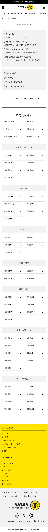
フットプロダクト (8, 440)
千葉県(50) (31, 196)
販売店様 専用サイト (32, 496)
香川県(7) (30, 360)
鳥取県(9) (30, 338)
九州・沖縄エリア (33, 136)
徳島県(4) (7, 368)
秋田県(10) (31, 155)
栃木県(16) (8, 211)
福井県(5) (30, 237)
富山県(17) (31, 245)
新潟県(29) (8, 252)
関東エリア (31, 122)
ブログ (4, 473)
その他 (4, 451)
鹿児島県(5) (31, 401)
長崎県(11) (8, 394)
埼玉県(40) (31, 204)
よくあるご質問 (42, 13)
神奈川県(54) (9, 204)
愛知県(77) (8, 271)
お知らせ (5, 480)
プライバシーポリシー (24, 521)
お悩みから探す (15, 13)
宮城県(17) (8, 163)
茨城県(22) (8, 219)
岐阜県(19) (8, 278)
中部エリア (8, 129)
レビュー (5, 466)
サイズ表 (5, 477)
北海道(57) (8, 155)
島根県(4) (7, 345)
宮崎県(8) (7, 409)
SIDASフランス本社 (9, 496)
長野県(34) (8, 245)
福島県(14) (8, 170)
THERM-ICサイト (30, 493)
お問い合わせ (7, 484)
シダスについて (8, 463)
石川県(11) (8, 237)
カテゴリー (6, 13)
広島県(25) (31, 345)
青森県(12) (31, 170)
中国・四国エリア (10, 136)
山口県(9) (7, 353)
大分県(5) (7, 401)
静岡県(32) (31, 278)
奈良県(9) (7, 304)
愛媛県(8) (7, 360)
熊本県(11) (31, 394)
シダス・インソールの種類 (24, 98)
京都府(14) (31, 304)
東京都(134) (8, 196)
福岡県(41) (8, 387)
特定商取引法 (39, 521)
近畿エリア (31, 129)
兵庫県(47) (8, 312)
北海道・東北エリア (11, 122)
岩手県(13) (8, 178)
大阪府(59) (8, 297)
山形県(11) (31, 163)
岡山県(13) (8, 338)
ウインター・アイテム (9, 447)
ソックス (5, 437)
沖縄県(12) (31, 409)
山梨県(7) (30, 271)
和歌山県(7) (31, 312)
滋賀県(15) (8, 319)
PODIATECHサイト (9, 493)
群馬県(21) (31, 211)
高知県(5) (30, 353)
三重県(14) (31, 297)
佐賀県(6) (30, 387)
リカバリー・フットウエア (11, 444)
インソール (24, 13)
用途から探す (32, 13)
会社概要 (11, 521)
